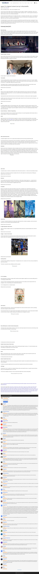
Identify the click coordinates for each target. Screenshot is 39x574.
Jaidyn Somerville (5, 492)
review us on (5, 401)
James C (4, 555)
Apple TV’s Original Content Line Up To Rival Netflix (15, 6)
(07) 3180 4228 (18, 0)
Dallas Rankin (5, 563)
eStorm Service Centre (6, 397)
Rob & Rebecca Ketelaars (6, 526)
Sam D (4, 550)
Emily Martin (4, 456)
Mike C (4, 496)
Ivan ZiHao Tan (5, 477)
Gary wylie (4, 438)
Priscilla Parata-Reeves (6, 411)
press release (11, 119)
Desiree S (4, 453)
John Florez (4, 445)
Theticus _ (4, 518)
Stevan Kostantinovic (6, 473)
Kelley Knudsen (5, 515)
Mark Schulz (4, 500)
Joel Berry (4, 441)
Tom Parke (4, 546)
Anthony (4, 533)
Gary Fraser (4, 403)
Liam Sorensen (5, 558)
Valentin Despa (5, 530)
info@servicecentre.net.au (24, 0)
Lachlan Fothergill (5, 420)
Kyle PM (4, 461)
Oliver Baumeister (5, 481)
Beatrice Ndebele (5, 427)
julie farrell (4, 433)
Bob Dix (4, 417)
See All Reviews (19, 569)
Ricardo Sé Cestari (5, 465)
